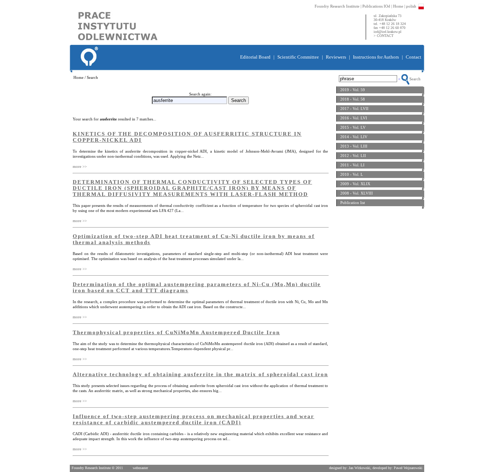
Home (398, 6)
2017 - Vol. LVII (354, 108)
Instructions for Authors (376, 57)
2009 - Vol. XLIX (355, 184)
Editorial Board (255, 57)
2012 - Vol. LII (353, 155)
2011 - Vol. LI (352, 165)
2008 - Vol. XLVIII (356, 193)
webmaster (140, 468)
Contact (413, 57)
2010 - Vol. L (351, 174)
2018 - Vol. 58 (352, 99)
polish (411, 6)
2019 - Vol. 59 (352, 90)
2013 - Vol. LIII (353, 146)
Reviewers (336, 57)
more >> (80, 166)
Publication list (352, 202)
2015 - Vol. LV (353, 127)
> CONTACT (383, 36)
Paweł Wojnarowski (408, 468)
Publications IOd (376, 6)
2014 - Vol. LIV (353, 137)
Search (415, 79)
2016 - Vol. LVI (353, 118)
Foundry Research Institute (337, 6)
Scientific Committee (298, 57)
